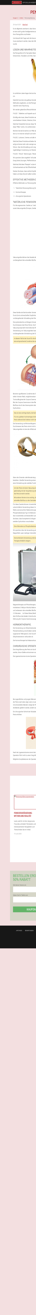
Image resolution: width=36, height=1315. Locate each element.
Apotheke (19, 930)
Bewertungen (29, 930)
